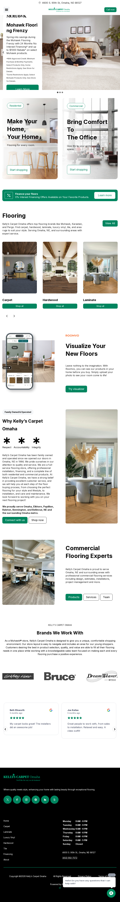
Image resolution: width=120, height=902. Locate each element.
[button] (15, 520)
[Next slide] (116, 52)
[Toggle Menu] (7, 10)
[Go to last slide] (3, 52)
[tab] (57, 92)
